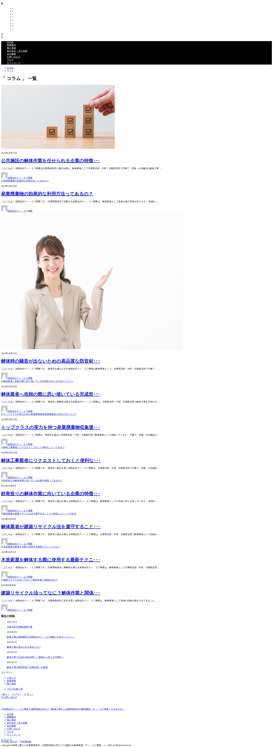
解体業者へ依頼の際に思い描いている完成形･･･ (50, 394)
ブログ (16, 26)
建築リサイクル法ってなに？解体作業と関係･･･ (50, 592)
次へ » (30, 694)
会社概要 (17, 20)
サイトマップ (20, 29)
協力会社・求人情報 (23, 17)
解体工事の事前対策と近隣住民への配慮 (27, 667)
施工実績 (17, 14)
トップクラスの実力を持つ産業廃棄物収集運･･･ (50, 427)
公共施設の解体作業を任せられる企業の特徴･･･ (50, 160)
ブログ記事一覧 (15, 689)
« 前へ (4, 694)
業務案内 (17, 11)
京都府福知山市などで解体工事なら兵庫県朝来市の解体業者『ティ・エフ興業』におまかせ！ (76, 709)
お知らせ (11, 678)
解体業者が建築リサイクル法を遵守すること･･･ (51, 526)
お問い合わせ (20, 23)
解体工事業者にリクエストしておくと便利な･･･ (51, 460)
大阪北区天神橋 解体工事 (19, 627)
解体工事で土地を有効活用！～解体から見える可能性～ (35, 657)
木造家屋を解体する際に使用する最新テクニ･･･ (50, 559)
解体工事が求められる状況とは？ (24, 647)
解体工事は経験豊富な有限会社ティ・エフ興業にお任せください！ (41, 637)
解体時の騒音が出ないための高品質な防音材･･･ (50, 361)
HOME (16, 8)
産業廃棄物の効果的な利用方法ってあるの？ (47, 193)
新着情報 (11, 681)
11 (25, 694)
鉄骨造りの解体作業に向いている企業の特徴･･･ (50, 493)
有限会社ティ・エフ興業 (20, 178)
